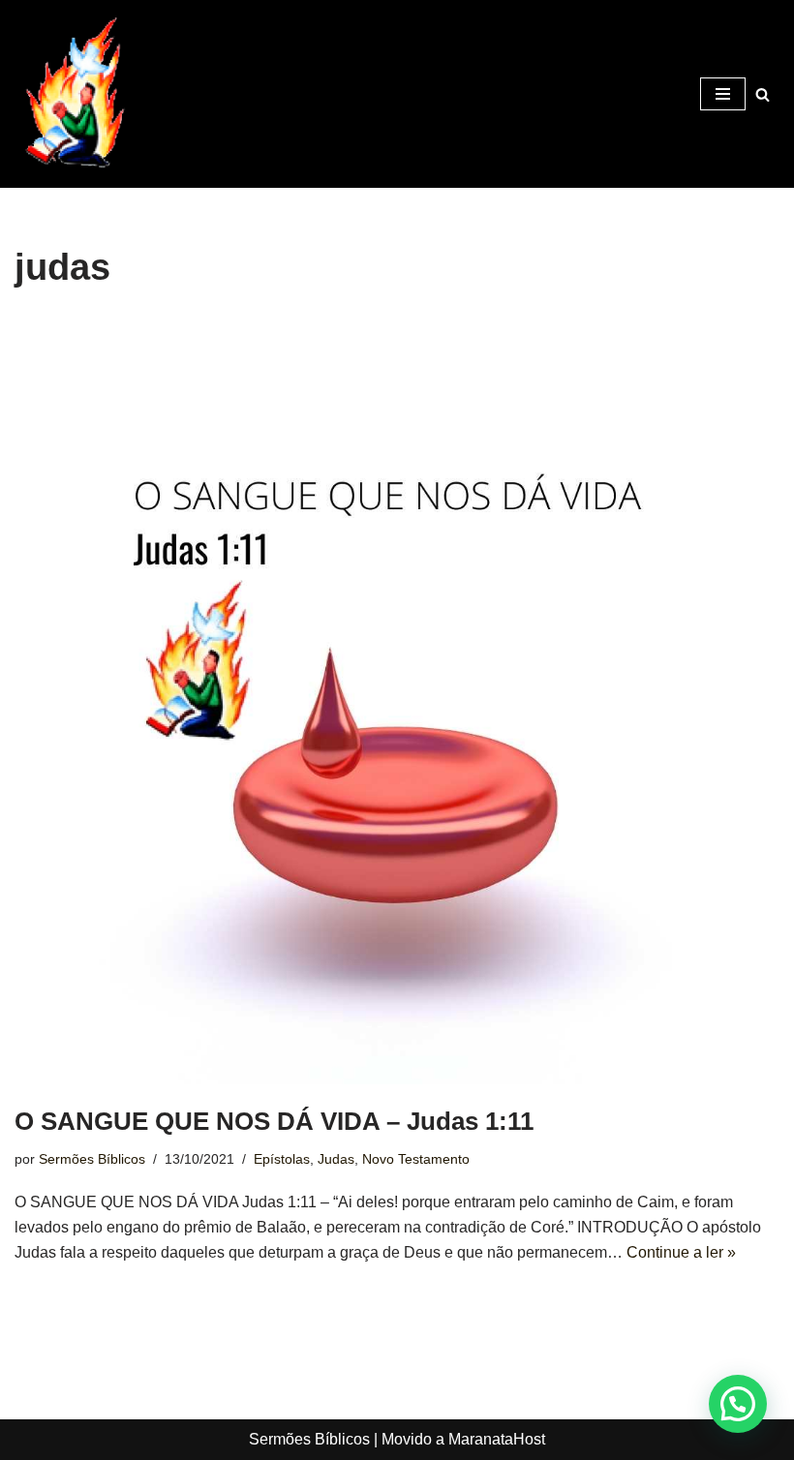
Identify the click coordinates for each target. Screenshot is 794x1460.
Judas (336, 1159)
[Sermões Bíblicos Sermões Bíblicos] (73, 94)
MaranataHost (496, 1439)
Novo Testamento (416, 1159)
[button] (738, 1404)
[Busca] (762, 94)
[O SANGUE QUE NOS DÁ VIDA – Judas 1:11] (397, 701)
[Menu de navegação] (723, 93)
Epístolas (282, 1159)
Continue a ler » (681, 1252)
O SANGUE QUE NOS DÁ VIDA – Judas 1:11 (274, 1121)
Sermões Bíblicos (92, 1159)
